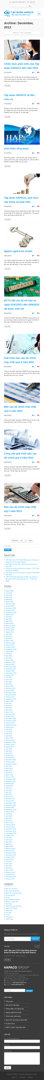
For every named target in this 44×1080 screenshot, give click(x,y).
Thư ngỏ (8, 912)
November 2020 (11, 721)
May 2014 (9, 866)
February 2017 (10, 798)
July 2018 (9, 766)
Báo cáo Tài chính (11, 888)
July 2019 (9, 749)
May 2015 (9, 842)
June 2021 (9, 705)
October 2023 (10, 647)
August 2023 (10, 651)
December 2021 (11, 692)
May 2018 (9, 770)
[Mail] (24, 986)
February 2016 (10, 824)
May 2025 (9, 619)
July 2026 (9, 593)
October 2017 (10, 783)
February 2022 (10, 688)
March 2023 (9, 660)
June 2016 (9, 816)
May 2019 (9, 751)
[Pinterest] (26, 6)
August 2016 (10, 811)
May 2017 (9, 792)
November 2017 (11, 781)
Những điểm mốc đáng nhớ (15, 1009)
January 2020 (10, 740)
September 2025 (11, 612)
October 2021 (10, 697)
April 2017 (9, 794)
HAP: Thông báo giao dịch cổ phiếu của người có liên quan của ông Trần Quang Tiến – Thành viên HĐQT (22, 579)
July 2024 (9, 634)
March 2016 (9, 822)
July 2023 (9, 653)
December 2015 (11, 829)
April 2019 (9, 753)
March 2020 (9, 738)
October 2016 (10, 807)
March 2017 (9, 796)
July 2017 (9, 788)
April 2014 (9, 868)
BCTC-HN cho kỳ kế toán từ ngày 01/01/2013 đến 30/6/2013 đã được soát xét (21, 304)
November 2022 (11, 669)
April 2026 (9, 599)
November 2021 (11, 695)
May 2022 (9, 682)
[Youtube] (22, 6)
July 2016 (9, 814)
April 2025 (9, 621)
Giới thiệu (9, 904)
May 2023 (9, 656)
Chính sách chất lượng (13, 1016)
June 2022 (9, 679)
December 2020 (11, 718)
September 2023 (11, 649)
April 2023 (9, 658)
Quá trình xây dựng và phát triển (16, 1020)
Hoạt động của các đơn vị (14, 906)
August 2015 (10, 835)
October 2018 (10, 762)
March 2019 (9, 755)
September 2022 (11, 673)
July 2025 (9, 617)
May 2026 (9, 597)
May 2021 (9, 708)
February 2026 (10, 604)
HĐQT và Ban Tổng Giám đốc (15, 1027)
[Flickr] (18, 6)
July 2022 (9, 677)
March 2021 (9, 712)
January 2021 (10, 716)
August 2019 (10, 747)
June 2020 (9, 731)
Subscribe (35, 939)
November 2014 (11, 855)
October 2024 (10, 630)
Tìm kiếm (7, 550)
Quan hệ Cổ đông (11, 908)
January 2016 (10, 827)
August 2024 (10, 632)
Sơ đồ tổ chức (10, 1023)
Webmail (30, 1077)
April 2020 (9, 736)
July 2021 (9, 703)
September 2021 (11, 699)
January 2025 (10, 627)
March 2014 (9, 870)
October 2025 (10, 610)
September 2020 (11, 725)
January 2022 (10, 690)
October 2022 (10, 671)
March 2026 (9, 601)
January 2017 (10, 801)
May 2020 (9, 734)
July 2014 (9, 861)
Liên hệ (32, 2)
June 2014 (9, 863)
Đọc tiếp (7, 85)
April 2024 (9, 638)
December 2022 (11, 666)
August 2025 (10, 614)
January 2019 (10, 757)
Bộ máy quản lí (10, 895)
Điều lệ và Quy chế (12, 901)
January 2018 (10, 777)
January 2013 (10, 879)
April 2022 (9, 684)
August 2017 (10, 785)
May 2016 (9, 818)
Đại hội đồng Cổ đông (13, 899)
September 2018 (11, 764)
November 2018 (11, 760)
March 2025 (9, 623)
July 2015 (9, 837)
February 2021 (10, 714)
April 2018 (9, 773)
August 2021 (10, 701)
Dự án (8, 897)
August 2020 (10, 727)
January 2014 (10, 874)
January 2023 (10, 664)
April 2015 (9, 844)
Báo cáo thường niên (12, 891)
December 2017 (11, 779)
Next (30, 540)
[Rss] (14, 986)
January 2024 (10, 645)
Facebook (22, 1077)
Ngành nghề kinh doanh (18, 251)
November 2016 (11, 805)
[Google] (21, 986)
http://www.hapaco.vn (20, 982)
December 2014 (11, 853)
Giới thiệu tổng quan (16, 148)
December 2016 (11, 803)
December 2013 (11, 876)
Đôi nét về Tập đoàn (12, 1005)
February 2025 (10, 625)
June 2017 (9, 790)
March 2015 (9, 846)
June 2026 (9, 595)
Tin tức (8, 914)
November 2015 (11, 831)
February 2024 (10, 643)
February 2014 (10, 872)
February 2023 (10, 662)
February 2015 (10, 848)
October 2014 (10, 857)
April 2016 (9, 820)
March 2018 (9, 775)
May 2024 (9, 636)
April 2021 (9, 710)
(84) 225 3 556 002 (18, 2)
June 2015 (9, 840)
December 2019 (11, 742)
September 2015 (11, 833)
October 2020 (10, 723)
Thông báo (9, 910)
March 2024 (9, 640)
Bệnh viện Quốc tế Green (14, 893)
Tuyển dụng (9, 919)
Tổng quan (9, 917)
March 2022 (9, 686)
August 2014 (10, 859)
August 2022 (10, 675)
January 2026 (10, 606)
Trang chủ (14, 1077)
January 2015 (10, 850)
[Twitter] (17, 986)
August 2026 (10, 591)
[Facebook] (14, 6)
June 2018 (9, 768)
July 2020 (9, 729)
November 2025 (11, 608)
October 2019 (10, 744)
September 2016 (11, 809)
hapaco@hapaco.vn (17, 984)
